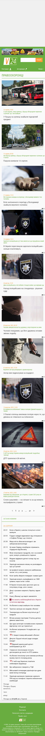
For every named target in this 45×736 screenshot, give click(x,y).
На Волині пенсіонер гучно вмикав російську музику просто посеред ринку (26, 656)
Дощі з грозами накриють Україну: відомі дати (25, 591)
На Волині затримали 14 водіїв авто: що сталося (25, 630)
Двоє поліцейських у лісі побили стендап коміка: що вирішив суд (23, 285)
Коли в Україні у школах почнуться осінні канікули (25, 531)
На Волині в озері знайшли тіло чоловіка (25, 605)
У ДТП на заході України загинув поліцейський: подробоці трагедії (21, 454)
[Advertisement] (22, 23)
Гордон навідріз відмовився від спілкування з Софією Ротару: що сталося (26, 536)
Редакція (22, 707)
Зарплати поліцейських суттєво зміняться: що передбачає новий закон (23, 242)
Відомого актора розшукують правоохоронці (17, 370)
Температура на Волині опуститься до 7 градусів (25, 613)
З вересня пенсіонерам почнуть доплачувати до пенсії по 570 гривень (24, 651)
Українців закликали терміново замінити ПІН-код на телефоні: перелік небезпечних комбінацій (26, 678)
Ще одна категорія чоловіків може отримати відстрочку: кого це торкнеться (26, 624)
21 (30, 511)
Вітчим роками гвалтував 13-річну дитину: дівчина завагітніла (25, 619)
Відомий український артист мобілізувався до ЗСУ (21, 645)
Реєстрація (5, 69)
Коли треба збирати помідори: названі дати (26, 575)
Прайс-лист (22, 716)
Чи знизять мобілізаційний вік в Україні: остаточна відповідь (25, 600)
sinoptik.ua (16, 699)
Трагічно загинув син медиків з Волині (24, 609)
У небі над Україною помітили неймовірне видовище (22, 662)
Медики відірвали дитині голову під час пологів (24, 559)
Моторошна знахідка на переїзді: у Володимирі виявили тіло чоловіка (22, 198)
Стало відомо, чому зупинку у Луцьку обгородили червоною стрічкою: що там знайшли (22, 112)
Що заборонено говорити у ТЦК (21, 667)
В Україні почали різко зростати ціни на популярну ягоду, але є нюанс (24, 586)
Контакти (22, 710)
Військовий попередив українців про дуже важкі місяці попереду (25, 671)
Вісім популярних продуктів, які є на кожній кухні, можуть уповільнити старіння (26, 554)
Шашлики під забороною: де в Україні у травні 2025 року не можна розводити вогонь (22, 495)
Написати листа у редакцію (22, 713)
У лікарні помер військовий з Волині (25, 635)
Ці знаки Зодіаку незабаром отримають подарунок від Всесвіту (24, 548)
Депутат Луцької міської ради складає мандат (24, 639)
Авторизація (21, 69)
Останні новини (9, 519)
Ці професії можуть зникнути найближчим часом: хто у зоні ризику (25, 571)
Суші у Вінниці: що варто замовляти (23, 596)
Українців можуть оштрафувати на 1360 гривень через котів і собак (25, 580)
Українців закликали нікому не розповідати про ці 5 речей (26, 565)
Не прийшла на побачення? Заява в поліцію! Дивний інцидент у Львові (23, 410)
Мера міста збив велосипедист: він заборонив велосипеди (23, 542)
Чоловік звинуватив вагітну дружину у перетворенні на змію (22, 327)
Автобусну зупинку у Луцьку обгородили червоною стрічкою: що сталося (24, 156)
